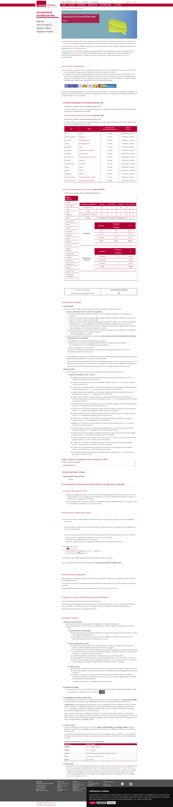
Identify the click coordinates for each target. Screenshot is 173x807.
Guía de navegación (44, 24)
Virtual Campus (107, 784)
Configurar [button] (111, 802)
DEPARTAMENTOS (69, 465)
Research (90, 786)
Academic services (77, 790)
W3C (129, 702)
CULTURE (117, 5)
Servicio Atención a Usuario (87, 177)
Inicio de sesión (83, 154)
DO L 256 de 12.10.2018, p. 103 (76, 776)
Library (105, 783)
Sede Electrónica (105, 588)
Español (128, 2)
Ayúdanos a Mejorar (43, 28)
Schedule (75, 789)
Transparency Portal (62, 789)
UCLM (64, 5)
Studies (75, 781)
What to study (76, 783)
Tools (135, 2)
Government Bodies (62, 786)
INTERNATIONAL (105, 5)
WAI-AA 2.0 (115, 702)
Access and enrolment (78, 784)
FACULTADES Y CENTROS (71, 462)
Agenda (59, 787)
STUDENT (84, 2)
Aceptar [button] (92, 802)
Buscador (82, 160)
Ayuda (81, 167)
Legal (80, 147)
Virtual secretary (107, 786)
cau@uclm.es (83, 553)
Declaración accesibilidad (86, 150)
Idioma (81, 170)
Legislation (60, 790)
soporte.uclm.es (43, 790)
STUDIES (71, 5)
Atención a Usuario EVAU (86, 180)
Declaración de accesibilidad (43, 805)
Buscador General (84, 140)
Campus (59, 784)
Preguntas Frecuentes (44, 31)
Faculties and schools (93, 783)
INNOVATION (92, 5)
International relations (63, 783)
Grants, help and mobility (79, 788)
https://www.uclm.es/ (80, 48)
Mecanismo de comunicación (87, 157)
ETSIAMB (82, 164)
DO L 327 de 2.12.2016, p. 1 (127, 768)
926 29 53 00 (73, 549)
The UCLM (60, 781)
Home (63, 8)
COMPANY (94, 2)
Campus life (76, 787)
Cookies (44, 804)
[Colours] (130, 784)
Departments (91, 784)
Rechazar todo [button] (101, 802)
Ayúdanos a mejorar (106, 558)
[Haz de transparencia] (123, 784)
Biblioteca (82, 174)
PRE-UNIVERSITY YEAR (70, 2)
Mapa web (40, 21)
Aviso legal (39, 804)
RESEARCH (81, 5)
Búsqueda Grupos (84, 143)
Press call (59, 788)
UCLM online (76, 786)
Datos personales (52, 804)
